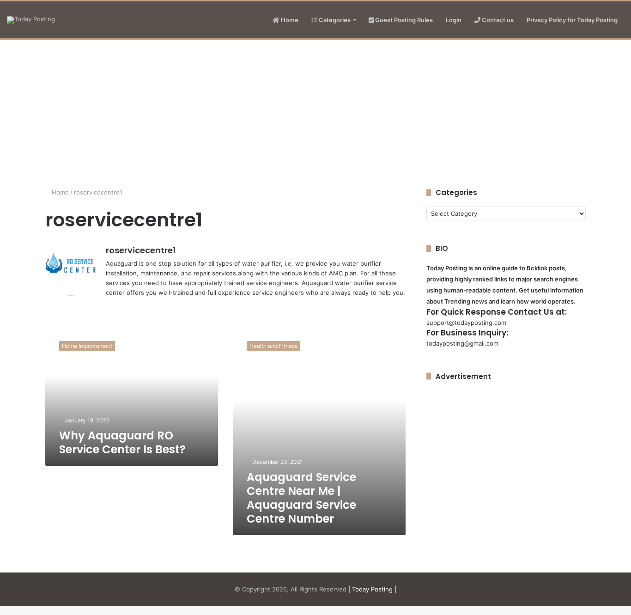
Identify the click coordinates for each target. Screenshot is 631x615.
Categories (334, 20)
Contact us (497, 20)
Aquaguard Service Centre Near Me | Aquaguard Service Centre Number (301, 497)
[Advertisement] (315, 109)
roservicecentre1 (141, 250)
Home (288, 20)
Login (453, 20)
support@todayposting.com (466, 322)
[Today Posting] (31, 20)
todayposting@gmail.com (462, 343)
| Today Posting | (372, 589)
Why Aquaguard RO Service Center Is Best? (122, 442)
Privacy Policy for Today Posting (572, 20)
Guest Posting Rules (403, 20)
